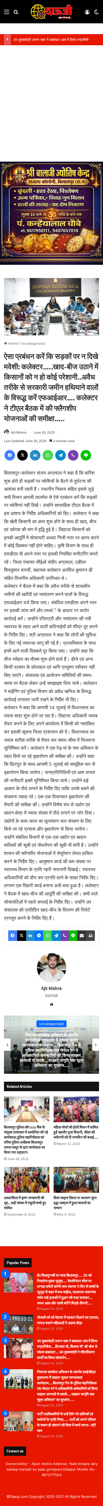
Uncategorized (33, 343)
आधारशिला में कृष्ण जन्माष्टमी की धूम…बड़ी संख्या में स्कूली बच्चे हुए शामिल (25, 1203)
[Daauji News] (51, 12)
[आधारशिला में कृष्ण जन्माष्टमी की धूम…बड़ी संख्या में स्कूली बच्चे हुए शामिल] (26, 1180)
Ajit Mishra (18, 432)
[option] (51, 1045)
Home (12, 343)
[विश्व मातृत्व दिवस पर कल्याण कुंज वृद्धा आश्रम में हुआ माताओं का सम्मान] (76, 1180)
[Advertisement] (51, 107)
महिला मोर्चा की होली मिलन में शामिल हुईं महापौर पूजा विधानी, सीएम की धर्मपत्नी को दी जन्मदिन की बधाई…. (76, 1132)
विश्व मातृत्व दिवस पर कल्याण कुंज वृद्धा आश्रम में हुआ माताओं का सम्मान (75, 1203)
